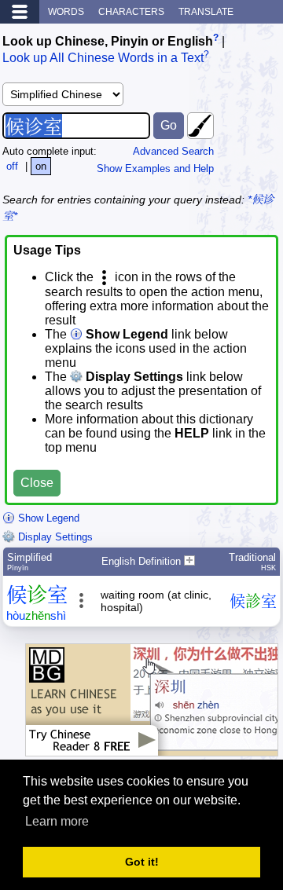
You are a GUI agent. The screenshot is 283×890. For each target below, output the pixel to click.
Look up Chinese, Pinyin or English (107, 41)
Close (36, 482)
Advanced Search (173, 151)
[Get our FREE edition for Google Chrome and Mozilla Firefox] (151, 748)
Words (66, 11)
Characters (131, 11)
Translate (205, 11)
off (12, 166)
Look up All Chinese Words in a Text (103, 58)
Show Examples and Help (155, 168)
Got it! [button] (142, 861)
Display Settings (54, 537)
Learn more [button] (57, 821)
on (40, 166)
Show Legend (47, 518)
